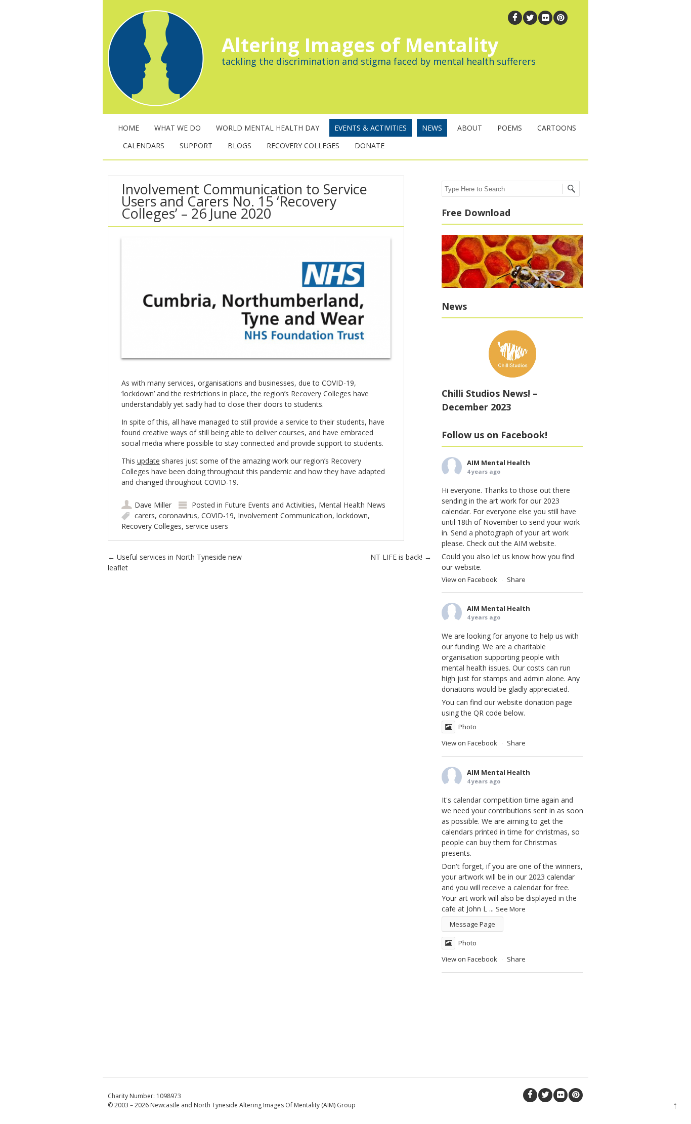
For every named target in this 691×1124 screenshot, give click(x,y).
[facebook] (515, 17)
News (432, 128)
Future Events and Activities (270, 505)
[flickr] (545, 17)
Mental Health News (352, 505)
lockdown (352, 515)
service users (207, 526)
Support (196, 145)
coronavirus (178, 515)
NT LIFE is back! (400, 557)
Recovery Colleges (303, 145)
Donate (369, 145)
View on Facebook (469, 579)
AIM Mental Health (498, 462)
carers (145, 515)
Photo (467, 726)
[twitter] (530, 17)
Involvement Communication (285, 515)
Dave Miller (153, 505)
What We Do (177, 128)
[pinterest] (560, 17)
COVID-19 (217, 515)
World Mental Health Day (267, 128)
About (469, 128)
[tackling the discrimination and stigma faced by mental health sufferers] (153, 103)
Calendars (143, 145)
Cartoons (556, 128)
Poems (509, 128)
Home (128, 128)
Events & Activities (370, 128)
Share (516, 579)
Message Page (472, 924)
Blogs (239, 145)
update (148, 461)
